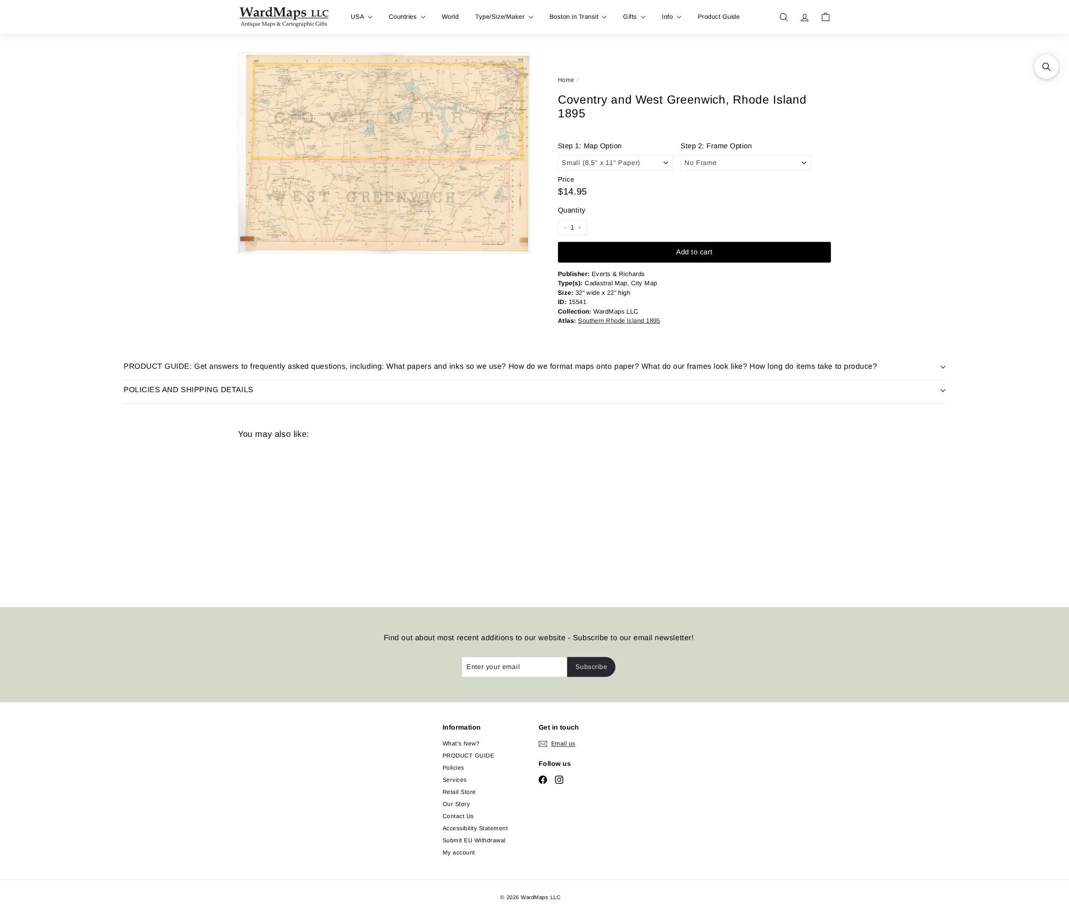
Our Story (456, 804)
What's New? (461, 743)
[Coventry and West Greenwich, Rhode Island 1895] (284, 517)
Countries (404, 16)
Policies (453, 767)
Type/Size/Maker (501, 16)
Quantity (572, 210)
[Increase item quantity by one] (579, 227)
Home (566, 79)
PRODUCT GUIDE (468, 755)
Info (668, 16)
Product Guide (719, 16)
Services (455, 779)
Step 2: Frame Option (716, 146)
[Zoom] (383, 153)
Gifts (631, 16)
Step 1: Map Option (590, 146)
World (450, 16)
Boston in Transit (575, 16)
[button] (1046, 67)
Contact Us (458, 816)
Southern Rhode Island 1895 (619, 320)
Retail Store (459, 791)
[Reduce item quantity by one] (565, 227)
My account (459, 852)
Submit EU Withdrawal (474, 840)
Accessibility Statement (475, 828)
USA (358, 16)
